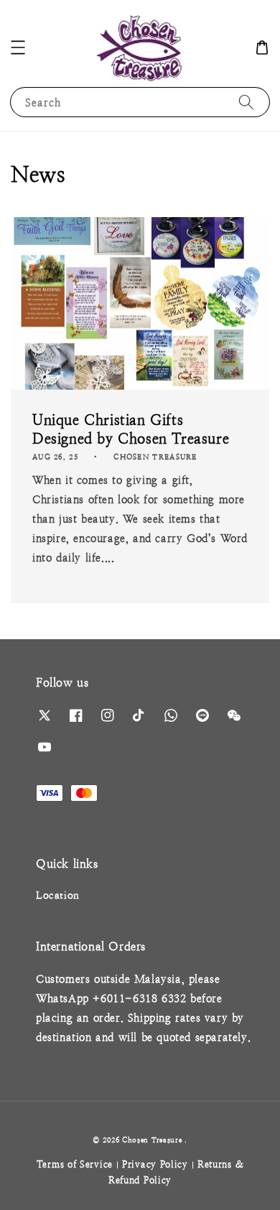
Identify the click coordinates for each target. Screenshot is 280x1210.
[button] (18, 47)
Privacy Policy (155, 1164)
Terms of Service (75, 1164)
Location (58, 895)
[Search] (246, 102)
